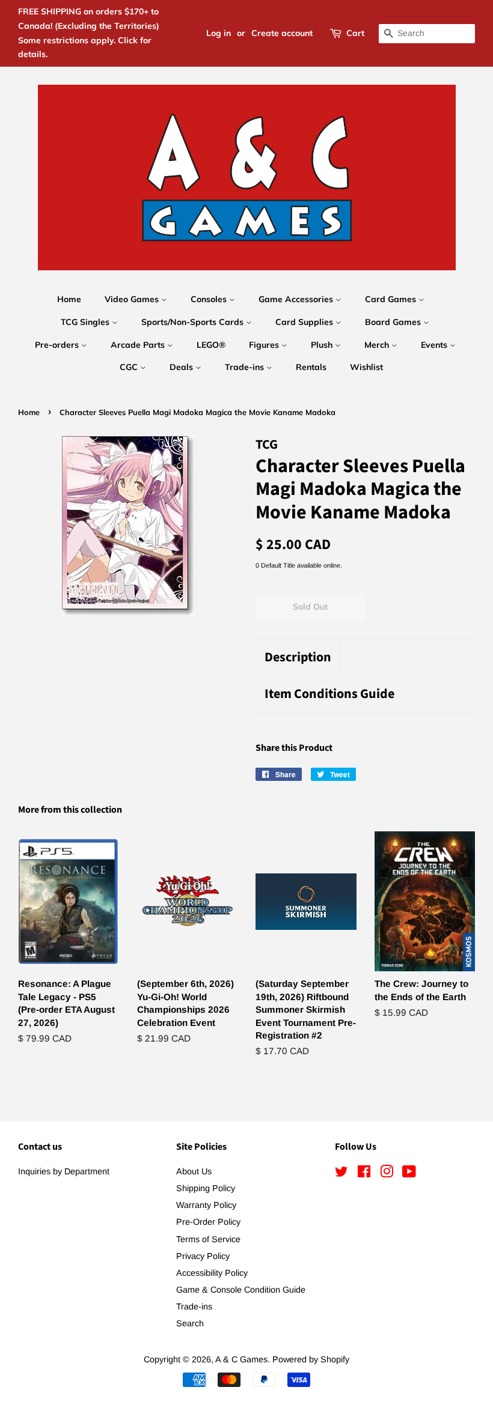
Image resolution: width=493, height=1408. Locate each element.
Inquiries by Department (63, 1171)
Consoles (210, 299)
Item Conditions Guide (329, 694)
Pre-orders (58, 344)
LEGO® (211, 344)
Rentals (311, 367)
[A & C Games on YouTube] (409, 1174)
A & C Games (241, 1359)
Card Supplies (305, 322)
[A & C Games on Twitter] (341, 1174)
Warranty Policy (206, 1205)
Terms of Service (208, 1239)
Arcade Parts (139, 344)
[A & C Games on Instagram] (386, 1174)
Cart (355, 33)
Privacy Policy (203, 1256)
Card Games (391, 299)
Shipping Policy (205, 1188)
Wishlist (366, 367)
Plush (323, 344)
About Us (194, 1171)
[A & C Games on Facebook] (364, 1174)
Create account (282, 33)
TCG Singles (86, 322)
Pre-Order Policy (208, 1222)
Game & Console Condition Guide (240, 1289)
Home (69, 299)
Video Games (133, 299)
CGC (130, 367)
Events (435, 344)
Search (190, 1323)
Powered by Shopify (310, 1359)
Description (298, 657)
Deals (182, 367)
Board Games (394, 322)
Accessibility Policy (212, 1273)
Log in (218, 33)
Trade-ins (245, 367)
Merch (377, 344)
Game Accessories (297, 299)
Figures (265, 344)
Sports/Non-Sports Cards (193, 322)
